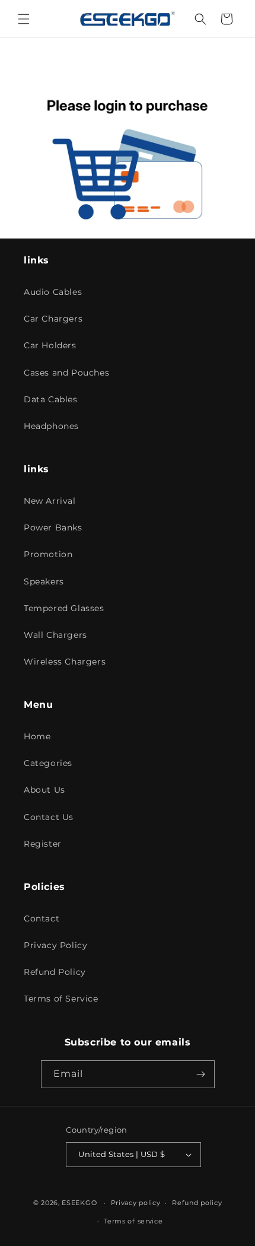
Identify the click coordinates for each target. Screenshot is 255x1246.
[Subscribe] (201, 1074)
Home (37, 736)
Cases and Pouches (66, 372)
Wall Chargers (55, 635)
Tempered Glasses (64, 608)
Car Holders (50, 345)
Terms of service (133, 1221)
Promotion (48, 554)
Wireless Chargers (65, 661)
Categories (48, 763)
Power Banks (53, 527)
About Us (44, 789)
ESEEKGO (79, 1203)
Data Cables (51, 399)
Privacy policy (136, 1203)
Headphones (51, 426)
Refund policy (197, 1203)
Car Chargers (53, 318)
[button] (24, 19)
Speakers (44, 581)
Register (43, 843)
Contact (41, 918)
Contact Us (49, 817)
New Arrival (50, 500)
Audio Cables (53, 292)
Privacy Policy (55, 945)
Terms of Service (61, 998)
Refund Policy (55, 972)
